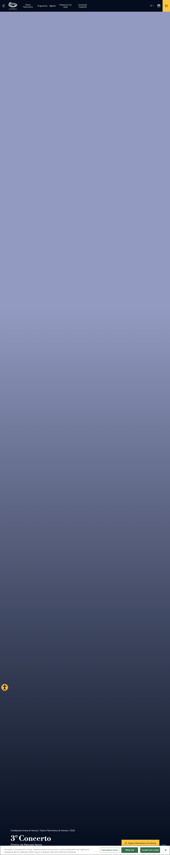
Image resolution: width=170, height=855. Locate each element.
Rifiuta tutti (129, 850)
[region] (85, 850)
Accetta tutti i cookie (150, 850)
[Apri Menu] (3, 6)
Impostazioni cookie (109, 850)
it (151, 5)
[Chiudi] (166, 850)
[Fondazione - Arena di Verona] (12, 6)
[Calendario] (159, 6)
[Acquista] (166, 6)
